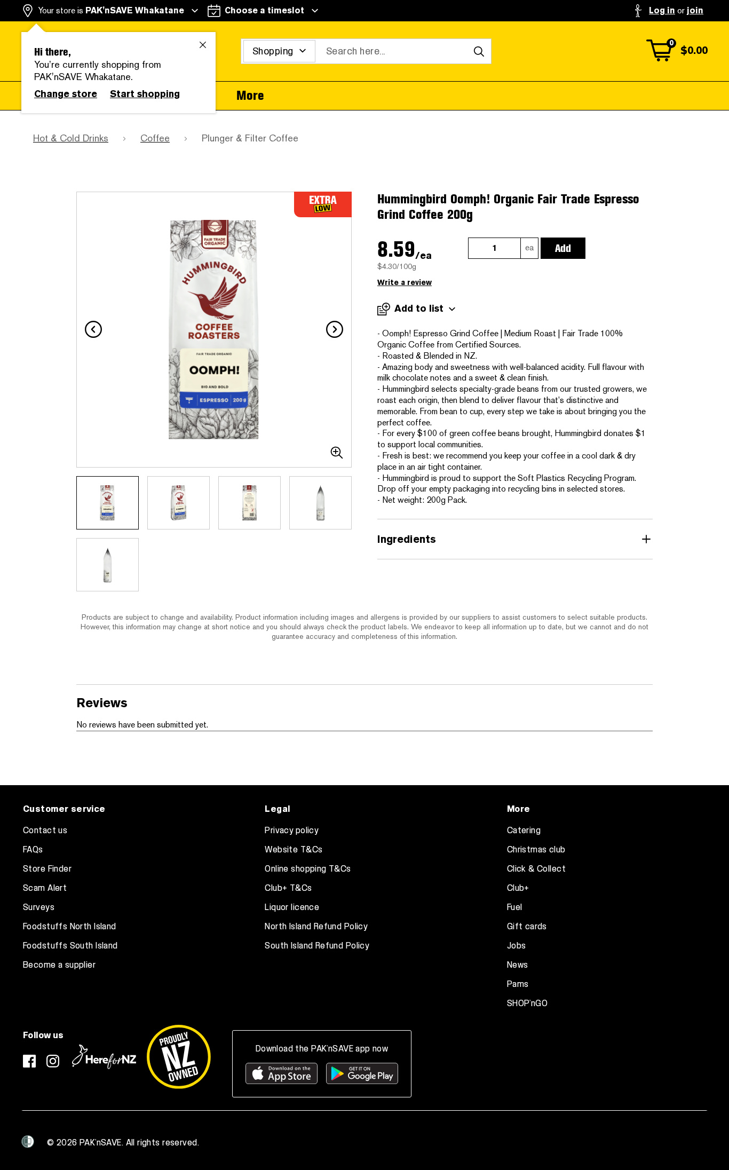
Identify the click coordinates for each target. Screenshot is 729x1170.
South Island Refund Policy (317, 946)
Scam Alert (45, 888)
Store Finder (47, 869)
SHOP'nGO (527, 1003)
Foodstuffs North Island (69, 926)
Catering (524, 830)
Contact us (45, 830)
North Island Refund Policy (316, 926)
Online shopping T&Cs (308, 869)
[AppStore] (281, 1073)
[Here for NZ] (104, 1057)
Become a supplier (59, 965)
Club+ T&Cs (288, 888)
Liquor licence (292, 907)
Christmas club (536, 849)
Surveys (38, 907)
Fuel (514, 907)
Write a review (404, 282)
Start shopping (145, 94)
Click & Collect (536, 869)
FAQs (33, 849)
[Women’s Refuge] (27, 1141)
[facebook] (29, 1061)
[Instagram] (52, 1061)
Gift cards (527, 926)
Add (563, 248)
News (517, 965)
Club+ (518, 888)
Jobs (516, 946)
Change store (65, 94)
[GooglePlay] (362, 1073)
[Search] (479, 51)
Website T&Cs (293, 849)
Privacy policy (292, 830)
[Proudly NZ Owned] (179, 1057)
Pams (518, 984)
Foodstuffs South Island (70, 946)
